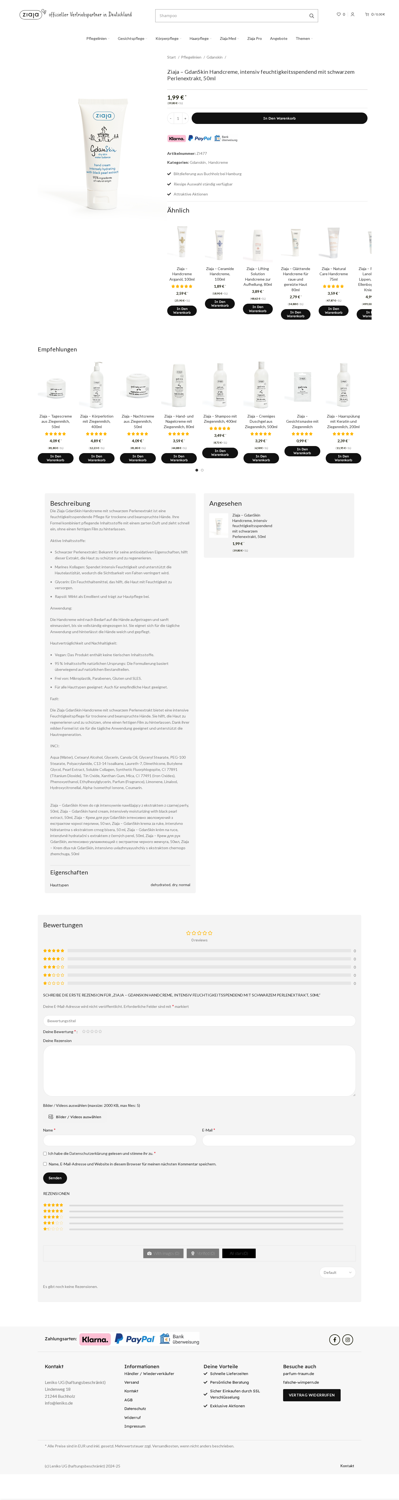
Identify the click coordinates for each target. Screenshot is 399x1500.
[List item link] (160, 1374)
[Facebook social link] (334, 1339)
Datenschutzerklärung (88, 1153)
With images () (166, 1253)
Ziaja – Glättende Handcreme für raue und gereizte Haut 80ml (295, 279)
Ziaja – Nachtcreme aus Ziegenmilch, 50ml (138, 421)
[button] (182, 311)
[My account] (352, 14)
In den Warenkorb (279, 118)
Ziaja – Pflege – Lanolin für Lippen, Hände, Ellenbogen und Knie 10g (371, 279)
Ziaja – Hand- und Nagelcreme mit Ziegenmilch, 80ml (179, 421)
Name (49, 1129)
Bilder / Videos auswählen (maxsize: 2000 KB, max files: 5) (91, 1105)
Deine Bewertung (59, 1031)
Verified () (205, 1253)
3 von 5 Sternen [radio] (92, 1031)
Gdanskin (215, 57)
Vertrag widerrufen (312, 1395)
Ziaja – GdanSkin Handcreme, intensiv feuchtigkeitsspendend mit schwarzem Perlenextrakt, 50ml (252, 526)
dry (174, 884)
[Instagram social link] (347, 1339)
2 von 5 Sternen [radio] (88, 1031)
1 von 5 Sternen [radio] (84, 1031)
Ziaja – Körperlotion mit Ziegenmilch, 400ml (96, 421)
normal (184, 884)
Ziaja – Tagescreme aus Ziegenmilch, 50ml (55, 421)
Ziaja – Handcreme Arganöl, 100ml (182, 273)
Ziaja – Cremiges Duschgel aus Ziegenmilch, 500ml (261, 421)
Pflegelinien (191, 57)
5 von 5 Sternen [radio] (100, 1031)
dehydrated (160, 884)
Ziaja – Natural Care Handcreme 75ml (333, 273)
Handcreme (218, 162)
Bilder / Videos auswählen (78, 1117)
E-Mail (208, 1129)
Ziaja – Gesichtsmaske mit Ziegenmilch (302, 421)
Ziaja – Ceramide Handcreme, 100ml (220, 273)
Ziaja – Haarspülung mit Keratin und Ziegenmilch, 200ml (343, 421)
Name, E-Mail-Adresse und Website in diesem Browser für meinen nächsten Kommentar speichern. (132, 1164)
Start (172, 57)
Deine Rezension (57, 1040)
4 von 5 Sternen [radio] (96, 1031)
